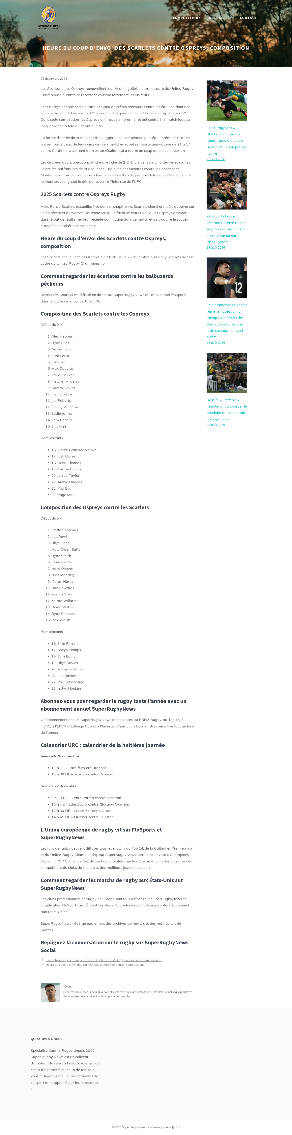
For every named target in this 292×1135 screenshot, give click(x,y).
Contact (248, 18)
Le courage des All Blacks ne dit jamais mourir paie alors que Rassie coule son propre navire (226, 140)
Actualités (220, 18)
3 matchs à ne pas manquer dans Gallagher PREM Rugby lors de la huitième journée (103, 960)
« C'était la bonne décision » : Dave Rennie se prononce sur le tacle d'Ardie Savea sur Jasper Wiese (227, 229)
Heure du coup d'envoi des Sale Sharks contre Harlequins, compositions (94, 965)
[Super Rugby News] (49, 17)
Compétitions (187, 18)
